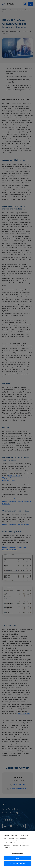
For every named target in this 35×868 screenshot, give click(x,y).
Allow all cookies (17, 863)
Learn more (7, 847)
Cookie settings (17, 853)
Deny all (17, 858)
